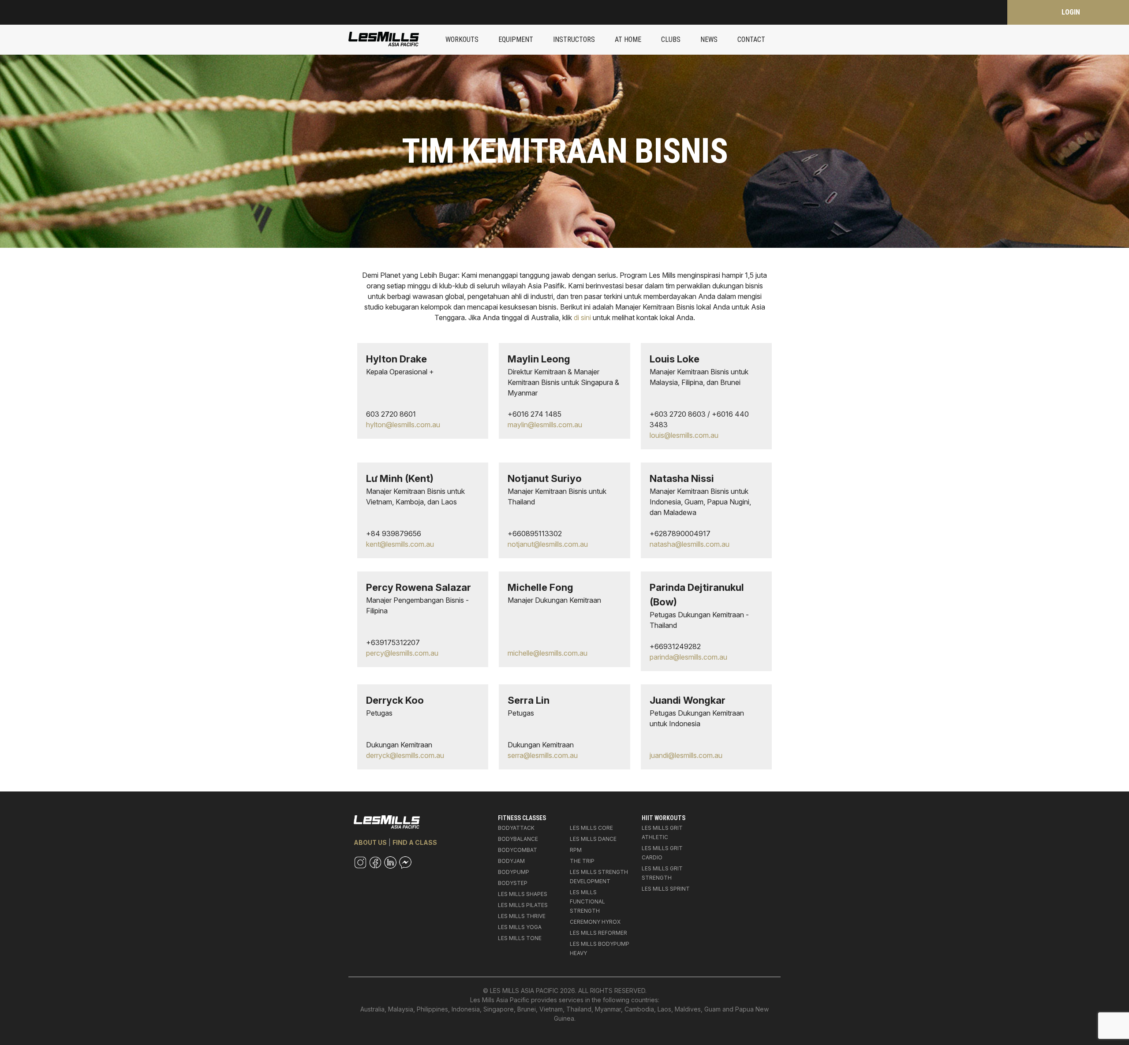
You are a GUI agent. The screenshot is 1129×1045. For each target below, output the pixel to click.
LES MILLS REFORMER (598, 932)
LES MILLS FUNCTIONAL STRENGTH (587, 901)
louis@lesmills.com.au (684, 435)
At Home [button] (628, 39)
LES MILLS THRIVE (522, 916)
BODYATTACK (516, 828)
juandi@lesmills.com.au (686, 755)
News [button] (709, 39)
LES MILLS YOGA (520, 927)
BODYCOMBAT (517, 850)
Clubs (670, 39)
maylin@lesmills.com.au (545, 424)
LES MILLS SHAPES (522, 894)
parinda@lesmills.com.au (688, 657)
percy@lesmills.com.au (402, 653)
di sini (582, 317)
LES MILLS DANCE (593, 839)
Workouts (462, 39)
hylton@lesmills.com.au (403, 424)
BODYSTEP (512, 883)
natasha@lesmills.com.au (689, 544)
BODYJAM (511, 861)
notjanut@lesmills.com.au (548, 544)
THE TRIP (582, 861)
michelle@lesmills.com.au (547, 653)
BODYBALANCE (518, 839)
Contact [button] (751, 39)
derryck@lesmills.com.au (405, 755)
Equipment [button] (515, 39)
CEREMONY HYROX (595, 921)
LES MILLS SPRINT (666, 888)
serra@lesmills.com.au (543, 755)
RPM (576, 850)
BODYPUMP (513, 872)
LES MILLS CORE (591, 828)
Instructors (574, 39)
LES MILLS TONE (520, 938)
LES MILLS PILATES (523, 905)
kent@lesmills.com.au (400, 544)
